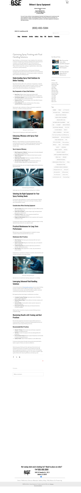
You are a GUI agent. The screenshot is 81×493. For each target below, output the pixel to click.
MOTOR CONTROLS (65, 137)
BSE (68, 122)
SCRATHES (63, 147)
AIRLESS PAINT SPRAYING (61, 115)
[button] (67, 2)
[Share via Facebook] (13, 357)
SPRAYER (64, 157)
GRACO (65, 129)
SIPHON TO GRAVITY (61, 152)
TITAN (68, 162)
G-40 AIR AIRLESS (58, 129)
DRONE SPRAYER (66, 124)
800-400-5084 (43, 469)
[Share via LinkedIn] (19, 357)
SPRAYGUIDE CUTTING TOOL (59, 162)
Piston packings (65, 142)
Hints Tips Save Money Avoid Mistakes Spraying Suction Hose (61, 134)
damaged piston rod (58, 169)
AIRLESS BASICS (65, 112)
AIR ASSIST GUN (56, 112)
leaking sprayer (65, 172)
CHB (53, 124)
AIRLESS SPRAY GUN (61, 119)
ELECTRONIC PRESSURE (58, 127)
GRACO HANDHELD (57, 132)
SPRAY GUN (58, 157)
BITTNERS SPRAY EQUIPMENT (59, 122)
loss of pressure (57, 174)
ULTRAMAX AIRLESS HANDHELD (61, 167)
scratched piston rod (57, 177)
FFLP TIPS (67, 127)
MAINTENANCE (55, 137)
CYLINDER (58, 124)
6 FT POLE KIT (66, 110)
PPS (66, 139)
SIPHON (65, 149)
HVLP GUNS (66, 132)
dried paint (66, 169)
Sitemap (51, 484)
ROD (59, 144)
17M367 (59, 110)
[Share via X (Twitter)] (16, 357)
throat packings (66, 177)
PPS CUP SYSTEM (56, 142)
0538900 (54, 110)
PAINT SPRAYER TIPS (59, 139)
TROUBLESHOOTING (61, 164)
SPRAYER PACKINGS (61, 159)
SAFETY (57, 147)
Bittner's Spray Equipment (39, 4)
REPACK (54, 144)
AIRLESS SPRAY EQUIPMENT (61, 117)
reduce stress (65, 174)
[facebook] (41, 476)
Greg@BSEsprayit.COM (24, 31)
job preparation (57, 172)
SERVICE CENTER (58, 149)
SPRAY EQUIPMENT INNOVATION (61, 154)
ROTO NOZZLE (66, 144)
